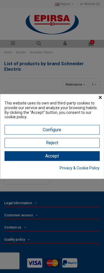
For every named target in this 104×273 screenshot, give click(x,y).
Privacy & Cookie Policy (80, 168)
